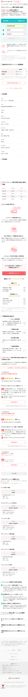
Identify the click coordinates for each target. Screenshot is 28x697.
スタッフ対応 (17, 367)
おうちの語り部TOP (4, 4)
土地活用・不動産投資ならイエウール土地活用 (11, 672)
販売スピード (24, 367)
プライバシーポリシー (14, 653)
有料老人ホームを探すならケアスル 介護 (10, 670)
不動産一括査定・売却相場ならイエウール (10, 665)
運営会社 (13, 650)
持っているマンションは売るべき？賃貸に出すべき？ (12, 619)
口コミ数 (4, 367)
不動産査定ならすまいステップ (8, 668)
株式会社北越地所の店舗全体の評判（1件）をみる (17, 446)
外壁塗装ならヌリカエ (6, 667)
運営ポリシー (14, 656)
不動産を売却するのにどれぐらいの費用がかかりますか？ (13, 631)
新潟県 (11, 4)
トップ (8, 650)
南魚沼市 (14, 4)
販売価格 (10, 367)
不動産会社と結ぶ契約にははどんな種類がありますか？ (13, 625)
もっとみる (14, 473)
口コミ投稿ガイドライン (14, 659)
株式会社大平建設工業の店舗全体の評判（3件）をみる (16, 405)
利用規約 (19, 650)
